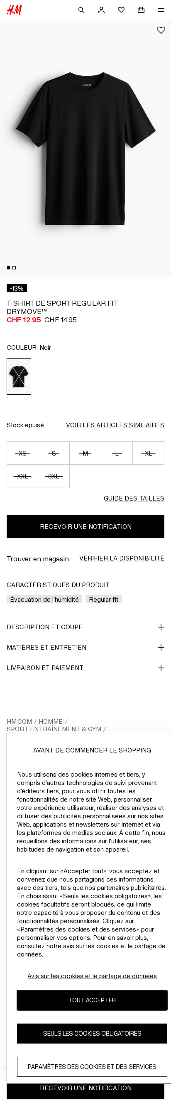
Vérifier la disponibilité (121, 558)
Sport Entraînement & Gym (54, 728)
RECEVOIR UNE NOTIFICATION (86, 526)
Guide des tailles (134, 498)
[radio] (19, 376)
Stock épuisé (25, 424)
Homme (51, 721)
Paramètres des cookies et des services (92, 1066)
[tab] (9, 268)
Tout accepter (92, 1000)
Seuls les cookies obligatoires (92, 1033)
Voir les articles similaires (115, 424)
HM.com (19, 721)
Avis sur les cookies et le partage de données (92, 975)
